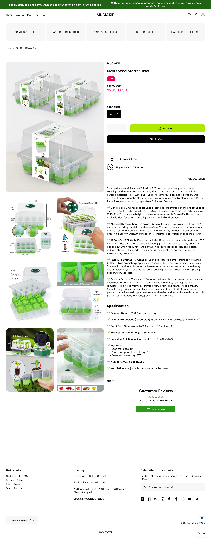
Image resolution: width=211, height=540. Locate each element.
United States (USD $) (20, 520)
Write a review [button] (156, 409)
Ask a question (196, 178)
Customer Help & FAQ (17, 476)
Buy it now (156, 139)
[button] (189, 14)
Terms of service (14, 488)
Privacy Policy (13, 484)
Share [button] (110, 381)
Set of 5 (114, 114)
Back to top (105, 532)
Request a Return (14, 480)
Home (8, 48)
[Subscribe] (201, 487)
